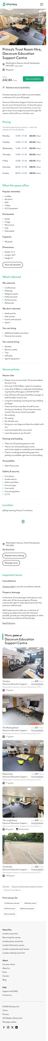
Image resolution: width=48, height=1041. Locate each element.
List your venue (8, 963)
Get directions (8, 548)
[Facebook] (3, 1025)
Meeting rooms (30, 902)
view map (18, 64)
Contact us (7, 993)
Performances (9, 907)
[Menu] (42, 4)
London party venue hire (12, 940)
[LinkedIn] (16, 1025)
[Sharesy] (9, 4)
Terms (5, 1009)
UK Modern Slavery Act (12, 1016)
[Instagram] (8, 1025)
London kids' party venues (13, 944)
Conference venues (11, 902)
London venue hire (10, 932)
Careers (5, 974)
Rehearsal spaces (27, 907)
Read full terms (8, 622)
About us (6, 967)
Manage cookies (9, 1020)
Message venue (11, 561)
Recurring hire (9, 912)
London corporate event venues (15, 947)
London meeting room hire (13, 951)
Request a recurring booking (18, 86)
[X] (12, 1025)
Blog (4, 978)
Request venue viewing (14, 554)
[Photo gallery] (23, 26)
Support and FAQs (10, 990)
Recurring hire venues (11, 936)
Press (4, 970)
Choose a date (8, 585)
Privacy (5, 1013)
